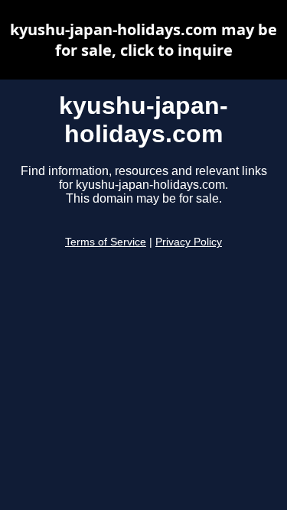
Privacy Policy (188, 242)
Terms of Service (105, 242)
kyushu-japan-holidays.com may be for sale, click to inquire (143, 39)
